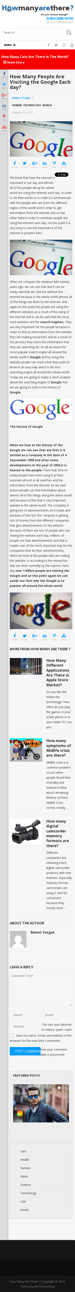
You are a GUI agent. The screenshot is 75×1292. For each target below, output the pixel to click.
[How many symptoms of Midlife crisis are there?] (26, 749)
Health (24, 1160)
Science (25, 1185)
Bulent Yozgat (21, 98)
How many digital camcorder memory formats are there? (57, 833)
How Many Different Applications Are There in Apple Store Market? (57, 672)
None (24, 1176)
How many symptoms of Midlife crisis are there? (58, 748)
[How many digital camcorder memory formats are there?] (26, 831)
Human (17, 105)
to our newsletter (59, 20)
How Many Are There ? (25, 1281)
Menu (8, 44)
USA (23, 1201)
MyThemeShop (44, 1286)
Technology (32, 105)
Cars (23, 1151)
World (47, 105)
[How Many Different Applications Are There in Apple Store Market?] (26, 666)
